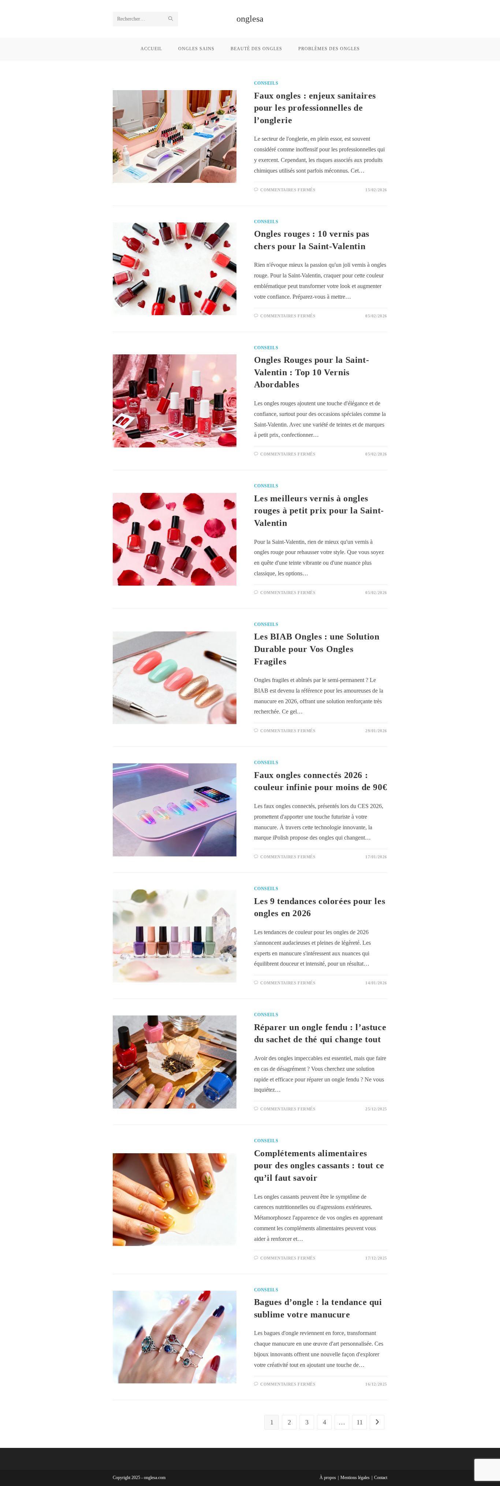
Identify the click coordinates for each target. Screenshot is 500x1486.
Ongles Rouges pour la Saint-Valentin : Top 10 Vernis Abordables (311, 372)
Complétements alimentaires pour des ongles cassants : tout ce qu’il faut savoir (319, 1165)
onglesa (250, 18)
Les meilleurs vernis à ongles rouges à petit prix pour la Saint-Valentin (319, 511)
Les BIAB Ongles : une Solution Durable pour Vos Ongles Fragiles (317, 649)
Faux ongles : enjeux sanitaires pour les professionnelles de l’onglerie (315, 108)
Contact (380, 1477)
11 (360, 1422)
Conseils (266, 83)
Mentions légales (355, 1477)
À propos (328, 1477)
